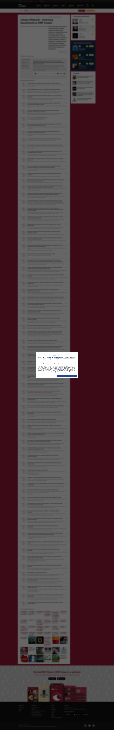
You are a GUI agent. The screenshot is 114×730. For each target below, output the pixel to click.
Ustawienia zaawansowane (47, 376)
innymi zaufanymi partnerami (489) (60, 357)
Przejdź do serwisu (67, 376)
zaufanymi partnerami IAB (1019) (46, 357)
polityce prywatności (60, 369)
